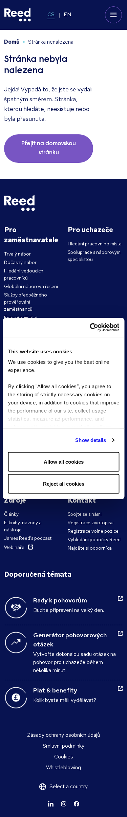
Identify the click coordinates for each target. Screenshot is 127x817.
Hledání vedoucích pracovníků (23, 274)
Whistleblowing (63, 767)
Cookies (63, 756)
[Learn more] (51, 804)
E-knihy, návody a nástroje (23, 526)
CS (51, 14)
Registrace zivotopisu (90, 523)
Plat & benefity (55, 690)
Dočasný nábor (20, 262)
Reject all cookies (63, 484)
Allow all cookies (64, 461)
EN (67, 14)
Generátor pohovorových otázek (70, 639)
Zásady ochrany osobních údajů (63, 734)
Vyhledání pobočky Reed (94, 539)
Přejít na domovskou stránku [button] (48, 148)
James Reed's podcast (27, 538)
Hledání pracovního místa (95, 244)
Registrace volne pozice (93, 531)
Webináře (14, 547)
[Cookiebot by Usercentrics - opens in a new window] (90, 327)
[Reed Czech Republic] (17, 14)
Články (11, 514)
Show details (90, 440)
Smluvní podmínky (63, 745)
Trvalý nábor (17, 254)
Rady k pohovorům (60, 600)
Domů (12, 41)
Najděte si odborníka (90, 548)
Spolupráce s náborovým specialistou (94, 255)
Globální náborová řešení (31, 286)
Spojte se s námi (85, 514)
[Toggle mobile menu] (113, 14)
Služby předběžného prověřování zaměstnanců (25, 302)
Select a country (68, 786)
